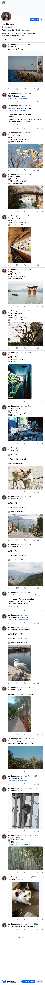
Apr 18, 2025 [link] (32, 776)
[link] (6, 30)
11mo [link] (29, 615)
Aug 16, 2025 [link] (32, 627)
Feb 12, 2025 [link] (32, 788)
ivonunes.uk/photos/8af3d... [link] (20, 844)
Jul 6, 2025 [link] (31, 739)
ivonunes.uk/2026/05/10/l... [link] (18, 110)
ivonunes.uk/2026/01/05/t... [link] (32, 595)
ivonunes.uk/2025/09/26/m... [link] (18, 620)
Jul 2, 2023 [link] (31, 877)
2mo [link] (29, 44)
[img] (22, 8)
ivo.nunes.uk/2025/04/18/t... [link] (18, 781)
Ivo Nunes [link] (12, 44)
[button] (3, 2)
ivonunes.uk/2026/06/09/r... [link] (18, 98)
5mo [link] (29, 352)
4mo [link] (29, 133)
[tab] (8, 40)
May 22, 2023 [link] (32, 924)
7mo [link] (29, 592)
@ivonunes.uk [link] (21, 44)
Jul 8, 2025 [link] (31, 687)
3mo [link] (29, 106)
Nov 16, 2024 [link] (32, 835)
